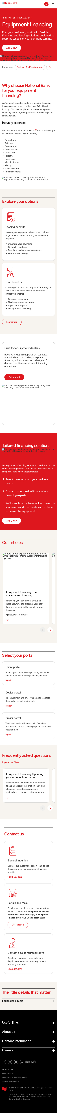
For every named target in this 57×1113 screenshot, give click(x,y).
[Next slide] (50, 629)
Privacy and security (10, 1081)
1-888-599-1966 (15, 877)
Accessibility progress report (14, 1077)
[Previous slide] (42, 629)
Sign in (8, 680)
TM (35, 130)
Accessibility (7, 1073)
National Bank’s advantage (30, 67)
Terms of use (7, 1069)
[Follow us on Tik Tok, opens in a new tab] (33, 1062)
